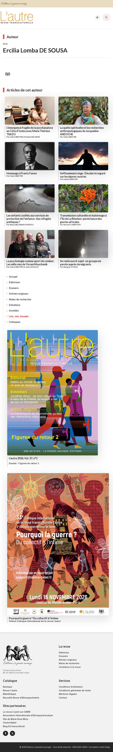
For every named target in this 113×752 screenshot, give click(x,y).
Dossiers (63, 656)
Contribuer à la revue (70, 667)
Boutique (7, 686)
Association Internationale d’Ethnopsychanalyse (28, 715)
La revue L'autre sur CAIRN (16, 712)
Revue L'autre (10, 690)
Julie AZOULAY (32, 267)
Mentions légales (68, 694)
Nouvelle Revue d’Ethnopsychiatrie (21, 697)
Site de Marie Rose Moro (15, 719)
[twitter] (12, 733)
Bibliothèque (9, 694)
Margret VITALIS (70, 267)
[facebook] (5, 733)
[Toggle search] (106, 17)
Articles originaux (68, 659)
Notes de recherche (69, 663)
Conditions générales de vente (75, 690)
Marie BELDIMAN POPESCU (22, 225)
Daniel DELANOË (32, 137)
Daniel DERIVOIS (70, 179)
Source (5, 43)
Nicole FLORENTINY (72, 225)
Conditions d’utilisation (71, 686)
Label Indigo (104, 747)
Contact (63, 697)
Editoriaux (64, 652)
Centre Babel (9, 722)
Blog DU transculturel (14, 726)
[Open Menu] (97, 17)
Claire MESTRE (16, 137)
